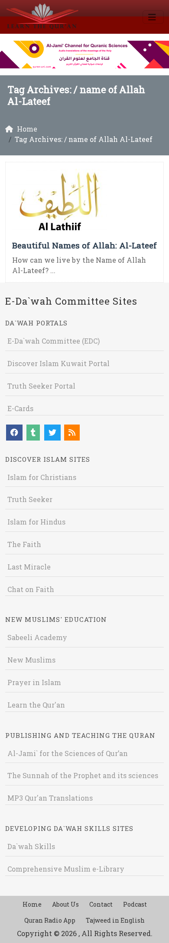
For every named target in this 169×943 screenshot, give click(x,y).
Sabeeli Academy (37, 637)
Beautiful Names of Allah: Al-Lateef (84, 245)
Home (32, 904)
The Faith (24, 544)
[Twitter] (52, 433)
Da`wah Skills (31, 846)
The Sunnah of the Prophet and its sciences (82, 775)
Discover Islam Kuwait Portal (58, 363)
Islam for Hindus (36, 521)
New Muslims (31, 659)
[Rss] (72, 433)
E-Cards (20, 408)
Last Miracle (29, 566)
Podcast (135, 904)
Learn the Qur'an (36, 704)
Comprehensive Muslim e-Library (65, 868)
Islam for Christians (41, 477)
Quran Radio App (49, 920)
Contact (101, 904)
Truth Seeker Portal (41, 385)
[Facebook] (14, 433)
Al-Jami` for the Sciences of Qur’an (67, 753)
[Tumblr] (33, 433)
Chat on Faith (30, 589)
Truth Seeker (29, 499)
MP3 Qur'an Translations (50, 797)
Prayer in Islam (34, 682)
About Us (65, 904)
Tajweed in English (115, 920)
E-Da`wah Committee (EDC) (53, 340)
